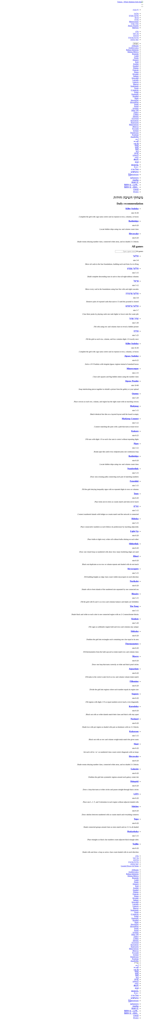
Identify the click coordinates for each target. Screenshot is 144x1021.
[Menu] (142, 4)
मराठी (137, 147)
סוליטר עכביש (134, 16)
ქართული (134, 178)
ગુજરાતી (135, 155)
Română (136, 96)
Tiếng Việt (135, 110)
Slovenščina (134, 102)
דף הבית (136, 10)
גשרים (136, 506)
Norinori (135, 719)
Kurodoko (134, 706)
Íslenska (136, 116)
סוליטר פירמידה (132, 293)
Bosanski (135, 54)
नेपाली (137, 145)
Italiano (136, 76)
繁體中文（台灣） (131, 185)
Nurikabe (134, 581)
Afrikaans (135, 46)
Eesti (137, 62)
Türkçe (136, 112)
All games (139, 251)
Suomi (136, 106)
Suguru (135, 694)
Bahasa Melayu (133, 52)
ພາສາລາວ (135, 172)
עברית (136, 43)
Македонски (134, 125)
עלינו (137, 31)
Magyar (136, 84)
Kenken (135, 619)
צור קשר (136, 33)
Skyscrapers (133, 569)
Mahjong (135, 28)
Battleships (134, 221)
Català (136, 56)
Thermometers (132, 644)
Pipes (136, 443)
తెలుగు (136, 159)
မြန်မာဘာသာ (133, 174)
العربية (136, 141)
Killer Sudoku (132, 208)
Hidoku (135, 518)
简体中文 (135, 182)
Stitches (135, 806)
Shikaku (135, 631)
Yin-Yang (134, 606)
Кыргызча (135, 122)
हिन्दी (137, 149)
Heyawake (134, 233)
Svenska (136, 108)
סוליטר (136, 13)
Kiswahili (135, 78)
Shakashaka (133, 831)
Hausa (136, 72)
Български (135, 120)
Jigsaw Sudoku (131, 356)
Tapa (136, 819)
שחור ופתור (135, 24)
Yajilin (136, 844)
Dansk (136, 58)
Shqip (136, 98)
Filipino (136, 68)
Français (136, 70)
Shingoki (134, 781)
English (136, 64)
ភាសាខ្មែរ (136, 180)
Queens (135, 393)
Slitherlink (134, 543)
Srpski (136, 104)
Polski (136, 92)
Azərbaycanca (133, 48)
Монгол (136, 127)
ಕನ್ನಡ (137, 162)
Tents (136, 493)
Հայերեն (135, 137)
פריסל (137, 18)
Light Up (134, 531)
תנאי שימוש (134, 40)
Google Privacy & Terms (130, 866)
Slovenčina (135, 100)
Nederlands (134, 86)
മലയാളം (135, 165)
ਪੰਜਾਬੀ (136, 153)
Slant (136, 744)
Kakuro (135, 431)
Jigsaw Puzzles (133, 26)
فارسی (136, 143)
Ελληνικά (135, 118)
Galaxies (135, 769)
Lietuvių (136, 82)
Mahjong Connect (130, 418)
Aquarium (134, 669)
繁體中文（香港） (131, 187)
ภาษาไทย (135, 169)
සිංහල (136, 167)
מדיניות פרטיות (133, 38)
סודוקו (136, 20)
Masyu (135, 656)
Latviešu (136, 80)
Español (136, 66)
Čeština (136, 114)
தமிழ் (137, 157)
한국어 (136, 192)
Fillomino (134, 681)
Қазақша (135, 135)
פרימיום (136, 35)
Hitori (136, 556)
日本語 (136, 189)
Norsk (136, 88)
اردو (137, 139)
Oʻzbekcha (135, 90)
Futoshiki (134, 481)
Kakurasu (134, 731)
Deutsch (136, 60)
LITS (136, 794)
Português (135, 94)
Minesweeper (134, 22)
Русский (135, 129)
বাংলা (137, 151)
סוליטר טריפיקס (132, 306)
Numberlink (133, 468)
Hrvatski (136, 74)
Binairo (135, 594)
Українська (134, 133)
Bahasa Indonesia (132, 50)
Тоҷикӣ (136, 131)
